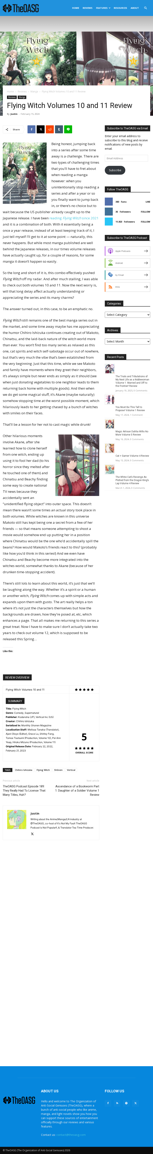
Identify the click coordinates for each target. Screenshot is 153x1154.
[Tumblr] (59, 129)
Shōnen (58, 769)
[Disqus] (51, 904)
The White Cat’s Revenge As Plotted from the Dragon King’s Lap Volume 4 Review (132, 480)
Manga (34, 91)
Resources (120, 7)
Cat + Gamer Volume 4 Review (132, 455)
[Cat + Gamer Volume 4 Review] (110, 452)
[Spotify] (126, 1103)
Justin (14, 113)
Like (148, 201)
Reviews (87, 7)
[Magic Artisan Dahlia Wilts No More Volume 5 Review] (110, 428)
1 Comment (136, 414)
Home (75, 7)
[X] (41, 129)
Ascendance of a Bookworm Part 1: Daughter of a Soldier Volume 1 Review (77, 791)
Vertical (71, 769)
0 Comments (140, 390)
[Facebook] (31, 129)
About (135, 7)
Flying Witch (43, 769)
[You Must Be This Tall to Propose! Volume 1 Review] (110, 403)
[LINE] (68, 129)
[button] (145, 8)
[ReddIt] (50, 129)
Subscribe (115, 170)
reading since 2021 (74, 218)
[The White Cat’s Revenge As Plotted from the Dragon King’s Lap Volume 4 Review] (110, 473)
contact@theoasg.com (71, 1135)
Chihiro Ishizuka (23, 769)
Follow (145, 211)
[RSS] (117, 1103)
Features (102, 7)
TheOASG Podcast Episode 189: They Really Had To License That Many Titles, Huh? (24, 791)
